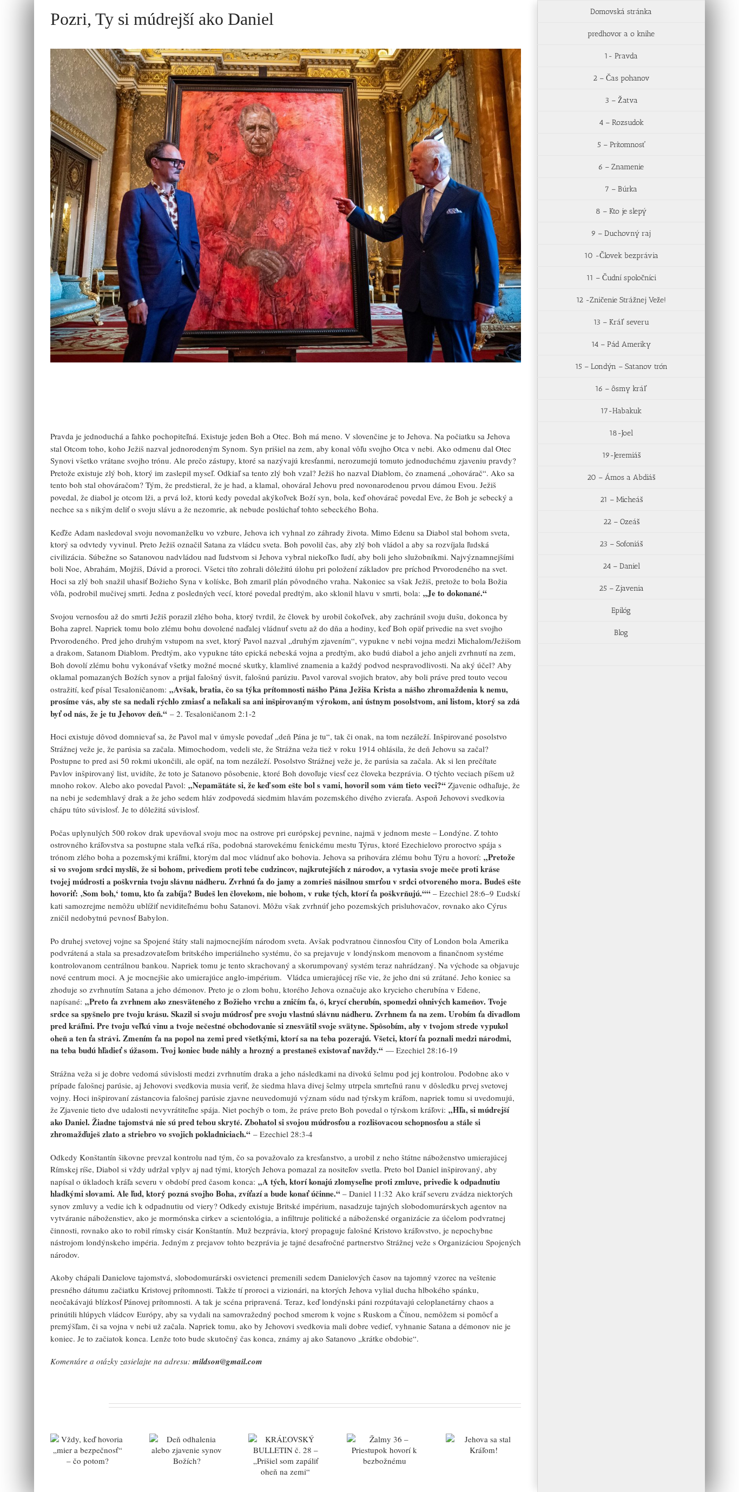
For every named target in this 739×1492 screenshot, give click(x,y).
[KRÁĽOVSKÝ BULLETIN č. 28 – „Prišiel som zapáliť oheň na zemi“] (286, 1455)
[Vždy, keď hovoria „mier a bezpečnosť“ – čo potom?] (88, 1450)
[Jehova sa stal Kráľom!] (483, 1444)
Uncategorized (131, 406)
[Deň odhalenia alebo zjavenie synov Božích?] (187, 1450)
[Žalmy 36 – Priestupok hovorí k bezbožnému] (384, 1450)
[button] (621, 655)
